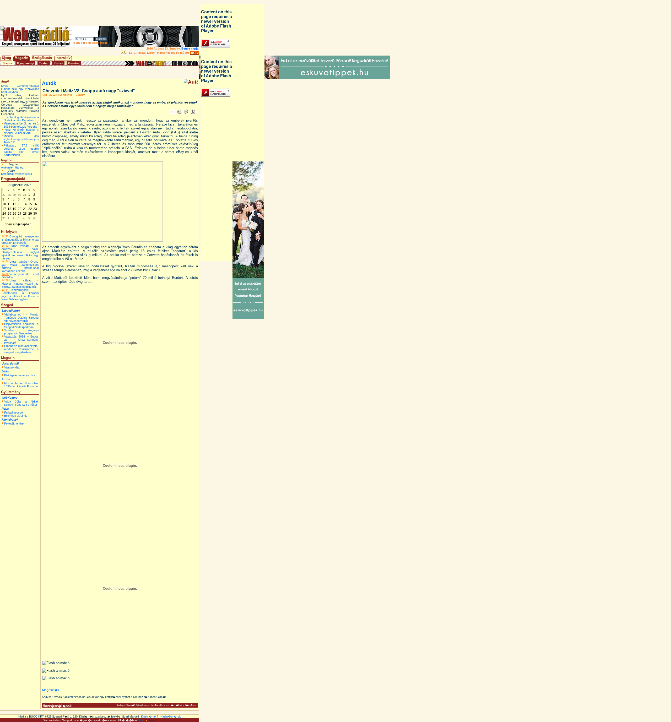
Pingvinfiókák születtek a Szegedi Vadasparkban (21, 325)
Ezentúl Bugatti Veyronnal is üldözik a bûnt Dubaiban (21, 119)
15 (30, 204)
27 (19, 213)
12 (14, 204)
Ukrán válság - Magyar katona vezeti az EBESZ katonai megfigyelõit (20, 283)
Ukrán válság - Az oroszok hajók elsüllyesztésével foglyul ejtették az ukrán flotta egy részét (20, 252)
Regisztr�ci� (97, 42)
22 (30, 209)
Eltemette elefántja (15, 415)
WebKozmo (10, 397)
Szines (7, 63)
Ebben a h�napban (17, 224)
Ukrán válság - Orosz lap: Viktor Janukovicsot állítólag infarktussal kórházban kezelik (20, 266)
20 (19, 209)
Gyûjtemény (25, 63)
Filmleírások (10, 419)
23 (35, 209)
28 (25, 213)
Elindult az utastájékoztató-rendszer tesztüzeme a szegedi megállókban (21, 349)
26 (14, 213)
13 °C (132, 52)
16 (35, 204)
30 (35, 213)
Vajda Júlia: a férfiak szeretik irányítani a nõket (21, 403)
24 (4, 213)
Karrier (58, 63)
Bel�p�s (80, 42)
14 (25, 204)
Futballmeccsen (14, 412)
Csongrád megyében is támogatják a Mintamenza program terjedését (20, 239)
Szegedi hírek (11, 310)
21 (25, 209)
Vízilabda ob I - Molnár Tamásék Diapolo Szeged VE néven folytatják (21, 317)
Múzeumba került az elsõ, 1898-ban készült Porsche (21, 125)
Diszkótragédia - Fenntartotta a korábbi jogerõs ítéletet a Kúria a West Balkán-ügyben (20, 294)
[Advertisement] (100, 13)
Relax (5, 408)
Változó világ (12, 367)
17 (4, 209)
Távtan (43, 63)
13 (19, 204)
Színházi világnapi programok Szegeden (21, 332)
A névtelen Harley (12, 167)
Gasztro (73, 63)
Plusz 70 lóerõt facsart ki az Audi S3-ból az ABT (21, 131)
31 (4, 218)
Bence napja (189, 48)
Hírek (141, 720)
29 (30, 213)
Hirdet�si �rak (170, 716)
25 (9, 213)
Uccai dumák (10, 363)
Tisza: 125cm (146, 52)
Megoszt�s (50, 690)
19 (14, 209)
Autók (6, 379)
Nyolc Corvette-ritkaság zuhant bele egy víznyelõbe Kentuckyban (20, 89)
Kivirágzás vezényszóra (16, 173)
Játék (5, 371)
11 (9, 204)
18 (9, 209)
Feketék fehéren (14, 423)
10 (4, 204)
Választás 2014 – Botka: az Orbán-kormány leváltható (21, 339)
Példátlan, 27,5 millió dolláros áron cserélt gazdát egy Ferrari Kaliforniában (21, 150)
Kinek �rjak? (149, 716)
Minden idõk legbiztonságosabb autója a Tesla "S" (21, 139)
